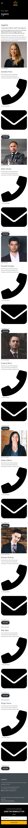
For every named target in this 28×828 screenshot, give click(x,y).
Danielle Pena (6, 72)
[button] (5, 137)
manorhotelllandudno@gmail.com (9, 790)
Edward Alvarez (7, 557)
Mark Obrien (6, 169)
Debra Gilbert (6, 460)
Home (2, 10)
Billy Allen (5, 630)
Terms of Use (4, 801)
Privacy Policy (11, 801)
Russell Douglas (7, 266)
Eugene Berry (6, 363)
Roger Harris (6, 703)
